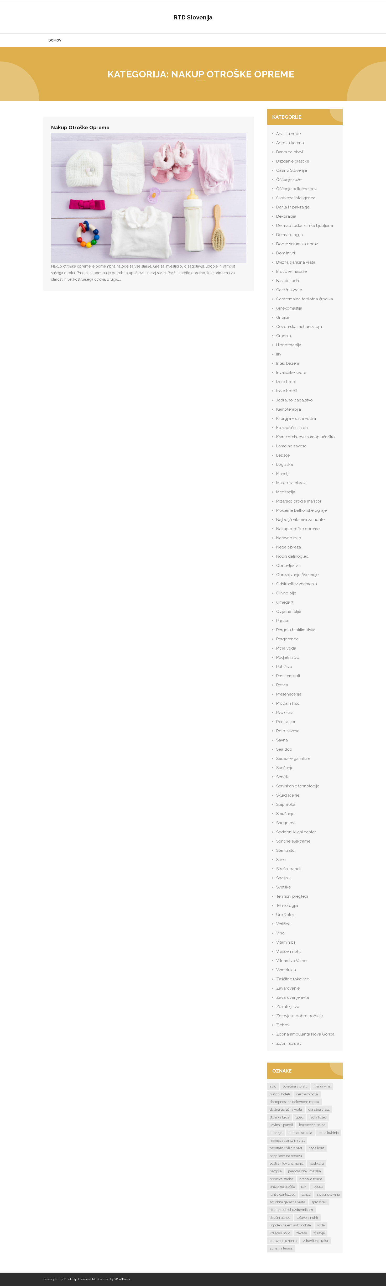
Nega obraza (288, 547)
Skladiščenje (287, 795)
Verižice (283, 924)
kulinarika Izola (300, 1133)
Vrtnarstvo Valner (292, 960)
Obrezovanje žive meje (297, 574)
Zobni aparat (288, 1043)
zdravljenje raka (315, 1241)
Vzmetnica (286, 970)
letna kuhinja (329, 1133)
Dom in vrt (285, 253)
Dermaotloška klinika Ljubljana (304, 225)
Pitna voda (286, 648)
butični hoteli (280, 1094)
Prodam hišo (288, 703)
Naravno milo (288, 538)
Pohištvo (284, 666)
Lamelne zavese (291, 446)
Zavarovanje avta (292, 997)
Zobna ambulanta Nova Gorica (305, 1034)
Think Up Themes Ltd (79, 1279)
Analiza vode (288, 133)
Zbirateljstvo (287, 1006)
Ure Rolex (285, 914)
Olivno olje (286, 593)
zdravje (319, 1233)
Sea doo (284, 749)
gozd (300, 1117)
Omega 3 (284, 602)
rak (303, 1187)
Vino (280, 933)
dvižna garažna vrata (286, 1109)
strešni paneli (280, 1218)
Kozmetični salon (292, 427)
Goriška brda (279, 1117)
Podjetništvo (287, 657)
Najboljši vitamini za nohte (300, 519)
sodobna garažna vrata (287, 1202)
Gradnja (283, 335)
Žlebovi (283, 1025)
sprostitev (318, 1202)
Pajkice (282, 620)
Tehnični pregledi (292, 896)
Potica (282, 685)
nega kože (316, 1148)
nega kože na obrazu (286, 1156)
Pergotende (287, 639)
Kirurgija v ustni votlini (296, 418)
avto (273, 1086)
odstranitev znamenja (287, 1163)
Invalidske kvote (291, 372)
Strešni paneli (288, 868)
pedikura (317, 1163)
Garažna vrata (289, 289)
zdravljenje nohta (283, 1241)
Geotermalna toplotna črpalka (304, 299)
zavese (301, 1233)
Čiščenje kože (288, 179)
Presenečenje (288, 694)
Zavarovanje (288, 988)
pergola (276, 1171)
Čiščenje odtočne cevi (296, 188)
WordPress (122, 1279)
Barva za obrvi (289, 152)
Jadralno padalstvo (294, 400)
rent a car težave (282, 1194)
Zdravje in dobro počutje (299, 1015)
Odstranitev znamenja (296, 584)
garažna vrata (319, 1109)
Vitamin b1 (285, 942)
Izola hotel (286, 381)
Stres (280, 859)
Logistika (284, 464)
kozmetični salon (312, 1125)
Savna (282, 740)
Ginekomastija (289, 308)
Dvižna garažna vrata (295, 262)
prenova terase (310, 1179)
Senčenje (284, 767)
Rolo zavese (287, 731)
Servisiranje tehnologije (297, 786)
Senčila (283, 777)
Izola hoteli (286, 391)
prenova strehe (281, 1179)
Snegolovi (285, 822)
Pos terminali (288, 675)
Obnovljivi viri (288, 565)
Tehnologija (287, 905)
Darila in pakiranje (292, 207)
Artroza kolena (290, 142)
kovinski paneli (281, 1125)
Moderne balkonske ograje (301, 510)
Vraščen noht (288, 951)
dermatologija (307, 1094)
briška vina (322, 1086)
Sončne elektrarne (293, 841)
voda (321, 1225)
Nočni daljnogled (292, 556)
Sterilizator (286, 850)
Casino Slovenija (291, 170)
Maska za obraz (291, 482)
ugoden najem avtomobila (290, 1225)
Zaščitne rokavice (292, 979)
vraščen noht (280, 1233)
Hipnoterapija (288, 345)
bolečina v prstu (295, 1086)
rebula (317, 1187)
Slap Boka (285, 804)
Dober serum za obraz (297, 244)
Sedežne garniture (293, 758)
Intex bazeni (287, 363)
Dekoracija (286, 216)
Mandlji (282, 473)
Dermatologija (289, 234)
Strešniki (283, 878)
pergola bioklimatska (304, 1171)
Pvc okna (285, 712)
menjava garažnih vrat (287, 1140)
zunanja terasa (281, 1248)
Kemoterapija (288, 409)
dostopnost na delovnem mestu (294, 1102)
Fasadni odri (287, 280)
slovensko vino (328, 1194)
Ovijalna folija (288, 611)
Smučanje (285, 813)
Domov (55, 40)
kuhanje (276, 1133)
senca (306, 1194)
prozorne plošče (282, 1187)
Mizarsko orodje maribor (298, 501)
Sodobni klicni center (296, 832)
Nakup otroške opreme (80, 127)
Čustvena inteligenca (295, 198)
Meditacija (285, 492)
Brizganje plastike (292, 161)
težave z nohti (307, 1218)
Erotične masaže (291, 271)
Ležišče (283, 455)
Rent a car (285, 721)
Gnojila (282, 317)
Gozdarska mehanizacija (299, 326)
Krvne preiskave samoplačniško (305, 437)
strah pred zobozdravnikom (291, 1210)
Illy (278, 354)
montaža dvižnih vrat (286, 1148)
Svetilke (283, 887)
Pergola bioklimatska (295, 630)
